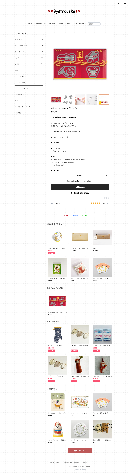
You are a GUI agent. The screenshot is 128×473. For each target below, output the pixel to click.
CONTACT (80, 24)
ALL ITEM (52, 24)
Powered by (78, 469)
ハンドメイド (19, 58)
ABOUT (70, 24)
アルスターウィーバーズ (22, 107)
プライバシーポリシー (54, 462)
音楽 (16, 101)
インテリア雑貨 (19, 76)
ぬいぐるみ (18, 40)
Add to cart (80, 187)
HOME (30, 24)
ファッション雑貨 (20, 82)
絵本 (16, 70)
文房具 (17, 64)
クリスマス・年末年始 (21, 88)
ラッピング (55, 171)
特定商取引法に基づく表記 (71, 462)
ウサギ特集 (18, 94)
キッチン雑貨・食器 (21, 46)
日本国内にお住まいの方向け (80, 193)
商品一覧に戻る (80, 451)
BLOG (61, 24)
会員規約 (84, 462)
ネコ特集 (18, 113)
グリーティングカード (21, 52)
